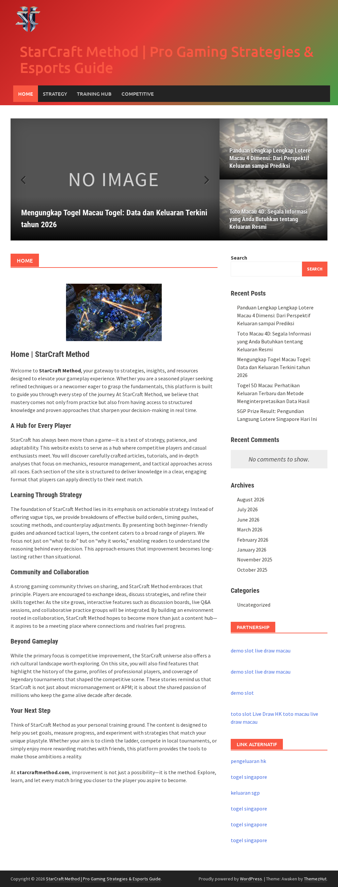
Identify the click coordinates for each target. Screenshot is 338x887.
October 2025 (252, 569)
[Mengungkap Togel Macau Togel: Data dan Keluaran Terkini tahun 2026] (115, 179)
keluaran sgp (245, 792)
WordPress (251, 879)
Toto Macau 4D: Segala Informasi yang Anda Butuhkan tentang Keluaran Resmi (268, 219)
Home (25, 93)
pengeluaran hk (248, 761)
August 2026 (250, 499)
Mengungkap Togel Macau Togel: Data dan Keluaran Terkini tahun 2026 (274, 367)
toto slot (241, 714)
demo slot (242, 650)
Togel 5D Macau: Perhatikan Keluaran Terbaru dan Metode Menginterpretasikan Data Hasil (273, 393)
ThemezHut (315, 879)
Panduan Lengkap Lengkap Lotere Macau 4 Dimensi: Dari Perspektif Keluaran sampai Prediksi (270, 158)
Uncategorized (253, 604)
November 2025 (254, 559)
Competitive (137, 93)
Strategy (55, 93)
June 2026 (248, 519)
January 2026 (251, 549)
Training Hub (94, 93)
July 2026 (247, 509)
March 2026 (249, 529)
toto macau (296, 714)
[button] (203, 179)
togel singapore (249, 777)
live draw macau (272, 650)
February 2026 (252, 539)
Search (239, 257)
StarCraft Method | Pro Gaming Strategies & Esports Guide (167, 59)
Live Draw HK (267, 714)
